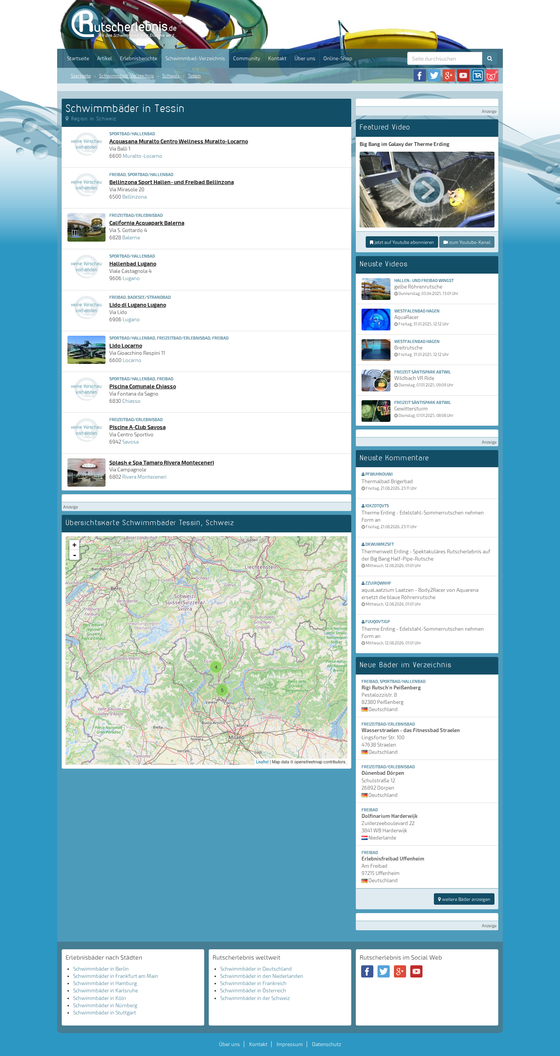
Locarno (132, 360)
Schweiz (170, 75)
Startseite (78, 58)
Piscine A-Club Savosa (137, 426)
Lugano (131, 278)
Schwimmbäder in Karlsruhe (105, 990)
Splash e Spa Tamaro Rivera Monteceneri (161, 462)
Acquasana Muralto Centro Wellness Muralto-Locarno (178, 141)
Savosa (130, 442)
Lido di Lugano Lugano (137, 304)
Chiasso (131, 401)
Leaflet (262, 761)
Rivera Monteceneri (144, 477)
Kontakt (277, 58)
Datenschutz (326, 1044)
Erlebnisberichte (138, 58)
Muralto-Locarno (142, 156)
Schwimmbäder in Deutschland (256, 969)
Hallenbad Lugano (132, 263)
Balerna (131, 237)
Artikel (104, 58)
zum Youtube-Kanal (469, 242)
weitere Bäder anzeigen (465, 899)
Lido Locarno (125, 345)
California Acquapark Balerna (146, 222)
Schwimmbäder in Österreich (253, 990)
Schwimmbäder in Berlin (101, 969)
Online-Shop (337, 58)
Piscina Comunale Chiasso (142, 386)
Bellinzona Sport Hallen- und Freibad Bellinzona (171, 181)
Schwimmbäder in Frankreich (253, 983)
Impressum (290, 1044)
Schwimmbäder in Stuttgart (104, 1013)
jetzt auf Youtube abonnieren (403, 242)
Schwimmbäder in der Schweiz (255, 998)
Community (246, 58)
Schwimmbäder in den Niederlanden (261, 976)
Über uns (304, 58)
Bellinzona (134, 197)
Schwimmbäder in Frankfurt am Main (115, 976)
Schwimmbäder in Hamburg (105, 983)
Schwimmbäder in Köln (99, 998)
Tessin (194, 75)
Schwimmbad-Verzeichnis (195, 58)
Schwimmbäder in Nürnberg (105, 1005)
